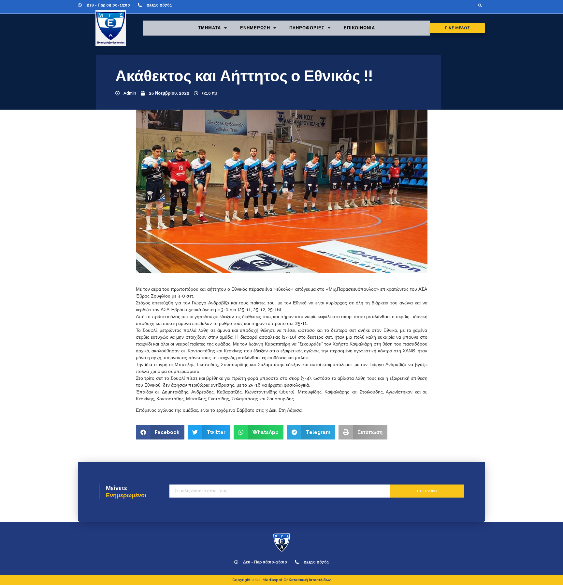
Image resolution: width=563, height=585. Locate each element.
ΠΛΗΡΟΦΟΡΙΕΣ (307, 27)
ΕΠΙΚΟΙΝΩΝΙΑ (359, 27)
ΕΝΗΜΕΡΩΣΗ (255, 27)
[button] (480, 5)
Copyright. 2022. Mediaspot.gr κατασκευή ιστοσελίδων (281, 580)
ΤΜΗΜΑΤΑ (209, 27)
